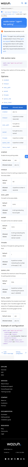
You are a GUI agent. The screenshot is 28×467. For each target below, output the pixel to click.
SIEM (2, 375)
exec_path (7, 87)
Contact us (6, 452)
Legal (2, 434)
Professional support (7, 386)
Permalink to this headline (24, 23)
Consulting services (6, 389)
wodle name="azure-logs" (8, 352)
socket (6, 91)
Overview (3, 370)
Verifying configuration (19, 352)
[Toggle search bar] (22, 3)
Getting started (5, 417)
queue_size (7, 99)
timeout (6, 84)
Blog (2, 428)
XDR (2, 372)
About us (3, 400)
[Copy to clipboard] (25, 62)
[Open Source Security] (14, 444)
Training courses (6, 392)
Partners (3, 406)
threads (6, 95)
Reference (15, 12)
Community (4, 431)
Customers (4, 403)
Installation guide (6, 420)
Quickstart (4, 414)
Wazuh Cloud (5, 384)
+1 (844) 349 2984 (19, 452)
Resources (5, 425)
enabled (6, 80)
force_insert (8, 102)
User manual (8, 12)
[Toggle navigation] (25, 3)
